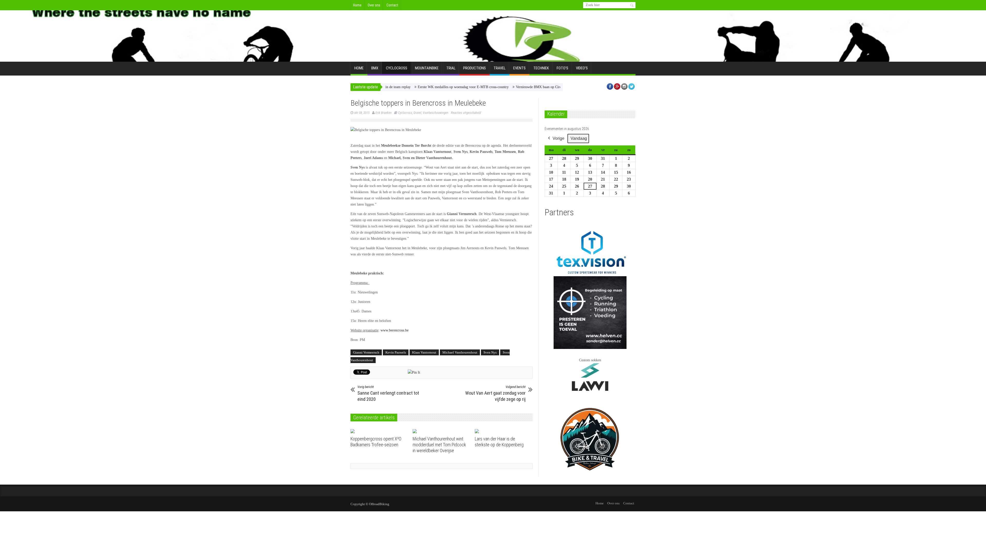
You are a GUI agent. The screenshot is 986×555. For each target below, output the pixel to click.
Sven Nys (490, 352)
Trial (451, 68)
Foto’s (562, 68)
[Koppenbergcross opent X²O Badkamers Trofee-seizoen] (379, 431)
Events (519, 68)
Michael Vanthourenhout (459, 352)
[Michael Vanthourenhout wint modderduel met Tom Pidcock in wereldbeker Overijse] (442, 431)
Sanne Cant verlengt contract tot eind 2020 (388, 393)
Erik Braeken (383, 113)
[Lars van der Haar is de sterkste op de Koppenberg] (504, 431)
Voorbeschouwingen (435, 113)
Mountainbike (427, 68)
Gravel (417, 113)
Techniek (541, 68)
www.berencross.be (395, 330)
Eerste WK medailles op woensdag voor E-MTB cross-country (440, 87)
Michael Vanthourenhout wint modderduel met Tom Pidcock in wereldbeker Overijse (439, 444)
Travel (500, 68)
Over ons (374, 5)
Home (357, 5)
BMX (374, 68)
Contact (392, 5)
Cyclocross (396, 68)
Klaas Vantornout (424, 352)
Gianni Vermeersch (366, 352)
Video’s (582, 68)
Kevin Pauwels (395, 352)
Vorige (558, 138)
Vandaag (579, 138)
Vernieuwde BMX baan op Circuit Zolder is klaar (529, 87)
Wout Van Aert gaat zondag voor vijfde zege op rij (495, 393)
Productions (474, 68)
